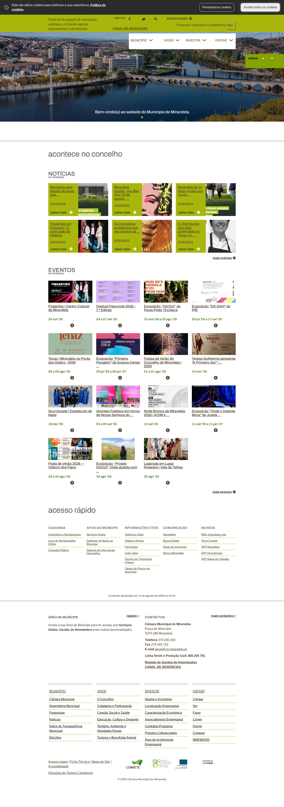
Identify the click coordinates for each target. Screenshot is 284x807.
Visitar (221, 40)
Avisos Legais (58, 761)
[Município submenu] (151, 40)
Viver (168, 40)
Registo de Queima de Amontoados (171, 662)
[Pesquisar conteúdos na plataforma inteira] (231, 25)
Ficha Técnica (79, 761)
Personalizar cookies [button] (216, 7)
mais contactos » (223, 615)
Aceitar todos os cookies (260, 7)
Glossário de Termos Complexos (70, 773)
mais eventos (222, 492)
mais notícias (222, 258)
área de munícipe (177, 18)
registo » (133, 615)
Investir (193, 40)
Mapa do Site (101, 761)
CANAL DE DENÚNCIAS (130, 28)
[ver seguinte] (272, 62)
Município (139, 40)
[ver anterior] (263, 62)
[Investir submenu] (204, 40)
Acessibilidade (58, 766)
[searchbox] (204, 25)
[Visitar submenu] (231, 40)
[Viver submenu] (177, 40)
